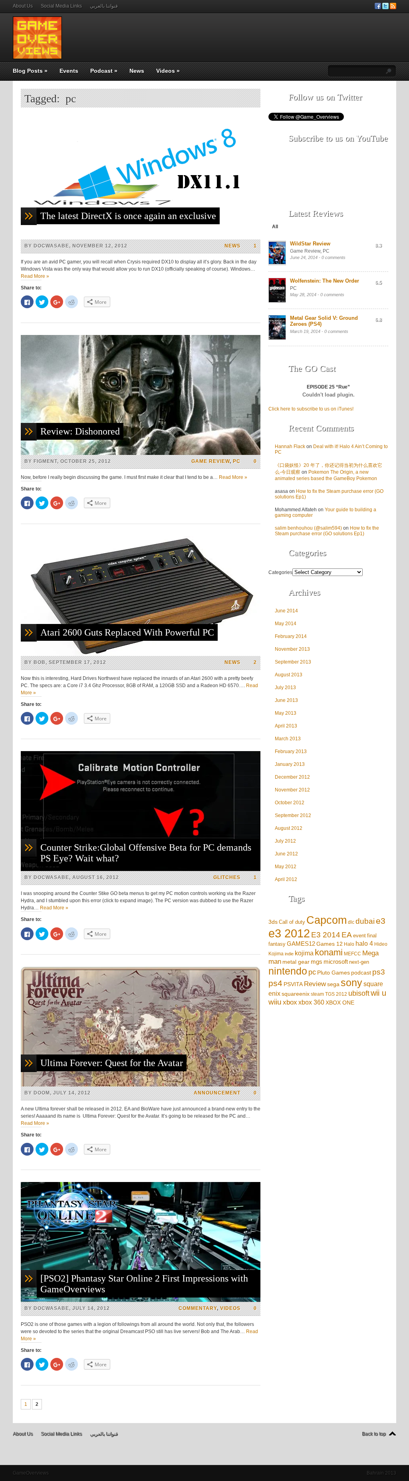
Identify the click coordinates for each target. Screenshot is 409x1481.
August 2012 (288, 828)
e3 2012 (289, 933)
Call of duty (292, 922)
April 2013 (286, 726)
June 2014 (286, 611)
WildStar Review (310, 244)
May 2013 (285, 713)
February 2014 (291, 636)
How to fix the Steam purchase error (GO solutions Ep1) (327, 530)
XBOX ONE (340, 1002)
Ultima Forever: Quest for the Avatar (111, 1063)
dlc (351, 922)
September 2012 (293, 815)
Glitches (226, 877)
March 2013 (288, 738)
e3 (380, 921)
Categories (280, 572)
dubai (365, 921)
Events (69, 71)
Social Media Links (61, 6)
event (359, 936)
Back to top (374, 1434)
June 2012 (286, 854)
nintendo (287, 971)
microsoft (336, 961)
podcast (361, 972)
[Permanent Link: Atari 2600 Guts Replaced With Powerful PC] (140, 654)
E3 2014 (325, 935)
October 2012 (289, 802)
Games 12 (329, 944)
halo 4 (364, 943)
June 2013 (286, 700)
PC (236, 461)
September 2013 (293, 662)
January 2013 (290, 764)
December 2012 (292, 777)
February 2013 (291, 751)
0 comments (333, 257)
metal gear (296, 962)
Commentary (198, 1308)
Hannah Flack (290, 446)
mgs (316, 961)
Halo (349, 944)
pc (312, 972)
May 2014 (285, 623)
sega (333, 984)
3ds (273, 922)
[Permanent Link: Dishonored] (140, 453)
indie (289, 953)
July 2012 (285, 841)
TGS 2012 (336, 994)
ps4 (275, 983)
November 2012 (292, 790)
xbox (290, 1002)
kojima (304, 953)
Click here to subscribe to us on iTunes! (310, 409)
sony (351, 982)
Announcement (217, 1093)
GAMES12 (301, 943)
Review (315, 984)
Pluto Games (333, 973)
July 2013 (285, 687)
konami (329, 952)
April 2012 (286, 879)
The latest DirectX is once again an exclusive (128, 216)
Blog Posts (30, 71)
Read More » (35, 276)
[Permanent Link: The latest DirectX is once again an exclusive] (140, 238)
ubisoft (358, 993)
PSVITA (293, 984)
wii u (378, 993)
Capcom (326, 920)
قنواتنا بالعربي (104, 6)
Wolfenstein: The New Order (324, 281)
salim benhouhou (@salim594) (308, 528)
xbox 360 (311, 1002)
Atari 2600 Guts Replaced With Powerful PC (127, 632)
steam (317, 994)
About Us (23, 6)
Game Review (210, 461)
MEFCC (352, 953)
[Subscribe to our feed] (393, 7)
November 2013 (292, 649)
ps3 (378, 971)
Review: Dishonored (80, 431)
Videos (168, 71)
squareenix (296, 994)
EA (346, 934)
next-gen (359, 962)
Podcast (103, 71)
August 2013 (288, 675)
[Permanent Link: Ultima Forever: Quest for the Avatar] (140, 1085)
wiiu (275, 1002)
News (136, 71)
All (275, 226)
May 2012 (285, 866)
